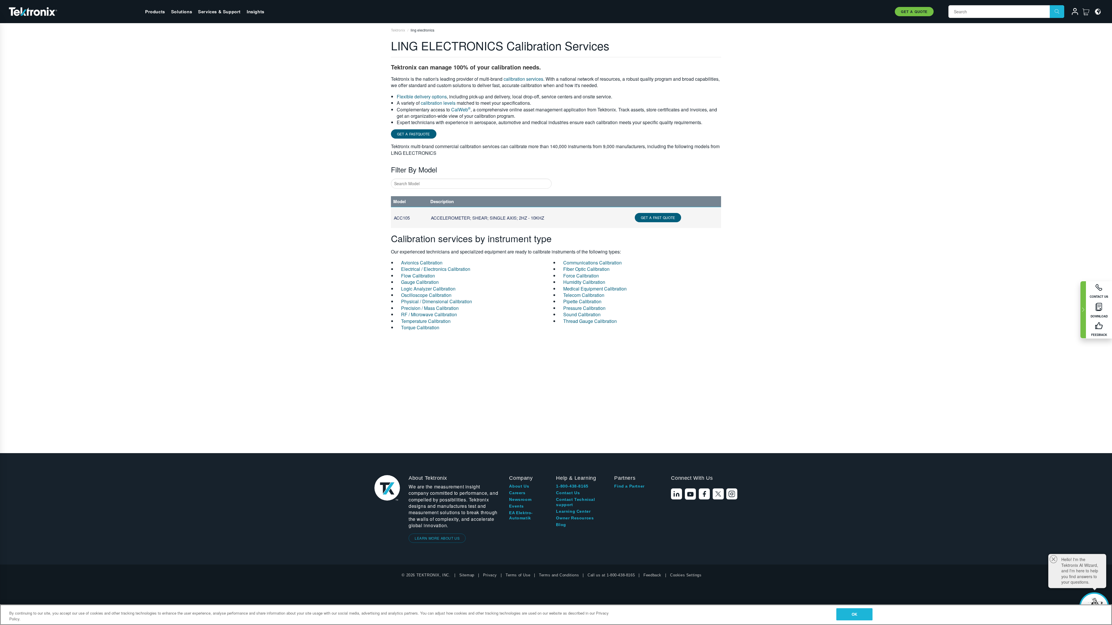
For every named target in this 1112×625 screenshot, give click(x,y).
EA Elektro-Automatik (521, 515)
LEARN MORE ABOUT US (437, 538)
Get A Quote (914, 11)
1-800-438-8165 (572, 486)
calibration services (523, 79)
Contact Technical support (575, 502)
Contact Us (568, 492)
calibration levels (438, 103)
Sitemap (466, 575)
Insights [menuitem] (255, 11)
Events (516, 506)
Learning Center (573, 511)
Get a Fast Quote (658, 217)
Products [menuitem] (155, 11)
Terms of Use (518, 575)
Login (1072, 12)
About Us (519, 486)
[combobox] (471, 184)
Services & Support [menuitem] (219, 11)
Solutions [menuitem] (181, 11)
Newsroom (520, 499)
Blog (561, 524)
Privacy (490, 575)
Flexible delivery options (422, 96)
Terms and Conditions (559, 575)
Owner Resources (575, 518)
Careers (517, 492)
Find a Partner (629, 486)
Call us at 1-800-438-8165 (611, 575)
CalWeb (461, 109)
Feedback (652, 575)
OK (854, 614)
